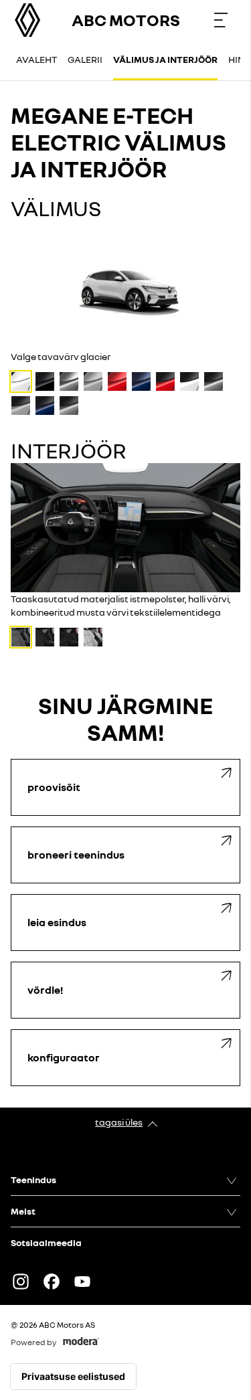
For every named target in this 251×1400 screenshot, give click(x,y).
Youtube (82, 1282)
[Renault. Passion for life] (27, 20)
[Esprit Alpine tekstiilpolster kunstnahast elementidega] (45, 637)
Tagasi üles (119, 1122)
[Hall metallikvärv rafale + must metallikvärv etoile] (21, 405)
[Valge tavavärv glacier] (21, 381)
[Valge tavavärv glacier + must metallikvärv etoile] (189, 381)
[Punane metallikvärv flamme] (117, 381)
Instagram (21, 1282)
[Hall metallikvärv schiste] (69, 381)
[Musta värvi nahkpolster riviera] (69, 637)
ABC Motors (126, 19)
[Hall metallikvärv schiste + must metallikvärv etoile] (213, 381)
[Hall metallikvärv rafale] (93, 381)
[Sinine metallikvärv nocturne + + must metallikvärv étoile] (45, 405)
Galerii (85, 59)
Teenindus (33, 1179)
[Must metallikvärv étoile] (45, 381)
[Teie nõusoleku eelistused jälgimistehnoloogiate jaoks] (73, 1376)
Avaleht (36, 59)
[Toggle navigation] (221, 20)
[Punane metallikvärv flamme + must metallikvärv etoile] (165, 381)
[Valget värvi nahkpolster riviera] (93, 637)
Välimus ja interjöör (165, 59)
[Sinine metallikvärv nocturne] (141, 381)
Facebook (51, 1282)
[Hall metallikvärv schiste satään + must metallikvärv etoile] (69, 405)
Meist (23, 1211)
